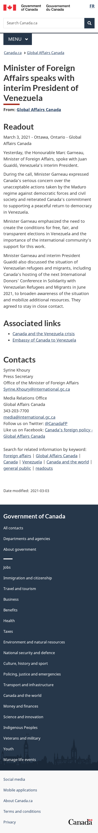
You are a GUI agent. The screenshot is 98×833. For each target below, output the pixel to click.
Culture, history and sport (25, 663)
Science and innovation (23, 716)
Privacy (9, 822)
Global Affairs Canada (45, 52)
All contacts (13, 527)
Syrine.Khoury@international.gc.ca (36, 389)
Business (11, 599)
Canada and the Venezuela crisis (44, 333)
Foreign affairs (17, 455)
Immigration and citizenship (27, 577)
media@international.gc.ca (29, 417)
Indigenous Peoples (20, 727)
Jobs (7, 567)
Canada (10, 462)
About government (19, 549)
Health (9, 620)
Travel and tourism (19, 588)
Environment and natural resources (34, 642)
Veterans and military (21, 738)
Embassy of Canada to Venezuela (44, 340)
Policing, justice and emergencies (32, 674)
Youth (8, 748)
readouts (44, 468)
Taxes (8, 631)
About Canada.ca (18, 800)
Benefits (10, 610)
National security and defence (29, 652)
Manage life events (19, 759)
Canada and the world (67, 462)
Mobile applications (20, 790)
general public (17, 468)
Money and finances (20, 706)
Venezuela (32, 462)
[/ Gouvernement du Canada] (36, 7)
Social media (14, 779)
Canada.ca (13, 52)
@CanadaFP (56, 423)
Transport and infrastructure (28, 684)
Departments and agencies (26, 538)
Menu (15, 39)
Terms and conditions (22, 811)
